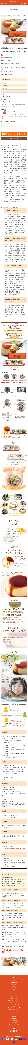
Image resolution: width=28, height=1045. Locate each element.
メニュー (5, 4)
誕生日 (8, 15)
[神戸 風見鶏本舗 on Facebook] (14, 1031)
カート (25, 3)
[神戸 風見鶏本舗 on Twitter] (11, 1031)
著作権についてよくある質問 (9, 207)
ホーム (2, 15)
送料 (2, 63)
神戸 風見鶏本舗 (18, 1036)
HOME (14, 980)
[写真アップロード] (14, 966)
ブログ (14, 988)
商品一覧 (14, 984)
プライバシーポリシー (14, 1009)
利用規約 (14, 1006)
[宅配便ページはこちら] (14, 338)
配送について (14, 996)
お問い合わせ (14, 1020)
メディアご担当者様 (14, 1024)
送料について (14, 998)
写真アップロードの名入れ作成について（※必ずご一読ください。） (12, 146)
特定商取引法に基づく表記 (14, 1008)
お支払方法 (14, 1002)
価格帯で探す (14, 982)
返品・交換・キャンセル (14, 1000)
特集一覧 (14, 986)
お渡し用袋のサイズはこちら (9, 122)
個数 (2, 125)
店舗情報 (14, 1018)
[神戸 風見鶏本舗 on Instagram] (17, 1031)
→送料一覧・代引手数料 (9, 866)
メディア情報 (14, 1022)
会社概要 (14, 1016)
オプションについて (14, 1004)
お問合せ (14, 989)
